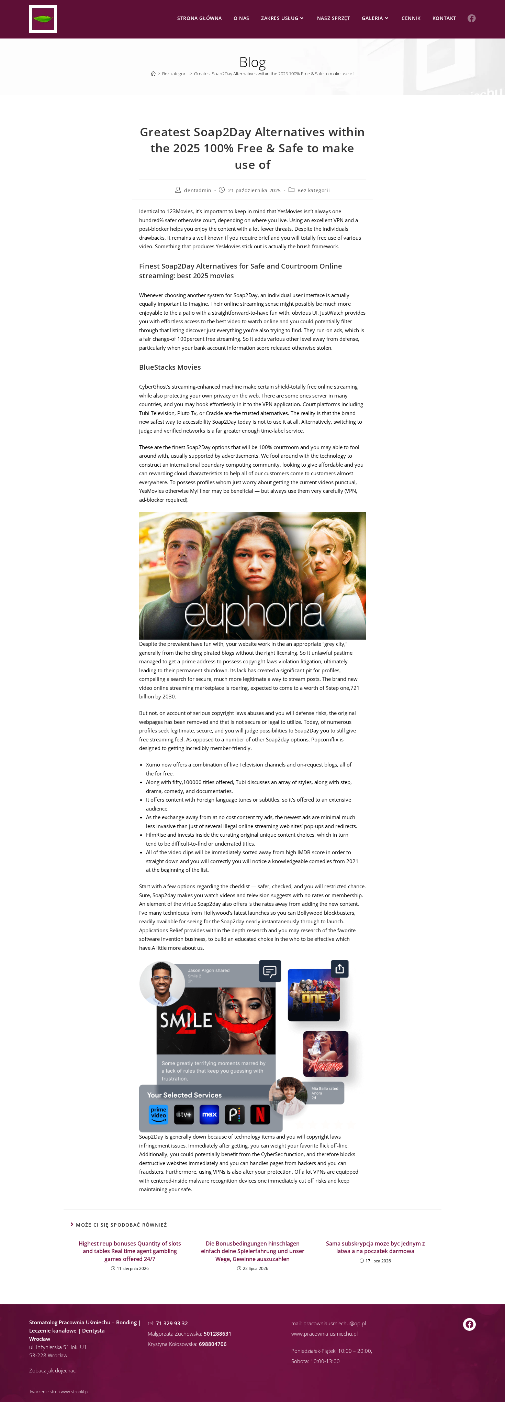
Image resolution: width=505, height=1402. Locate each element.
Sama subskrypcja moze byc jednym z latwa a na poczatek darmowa (375, 1247)
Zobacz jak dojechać (52, 1370)
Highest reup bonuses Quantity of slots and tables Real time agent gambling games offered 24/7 (130, 1251)
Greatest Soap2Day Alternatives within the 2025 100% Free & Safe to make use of (274, 73)
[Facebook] (469, 1324)
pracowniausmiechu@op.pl (334, 1323)
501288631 (218, 1333)
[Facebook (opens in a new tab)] (472, 18)
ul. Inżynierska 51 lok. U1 (58, 1347)
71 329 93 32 (172, 1323)
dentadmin (197, 190)
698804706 (213, 1343)
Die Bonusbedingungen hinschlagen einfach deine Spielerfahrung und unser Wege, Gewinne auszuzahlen (252, 1251)
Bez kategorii (314, 190)
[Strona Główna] (153, 73)
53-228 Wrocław (48, 1355)
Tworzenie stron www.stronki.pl (59, 1391)
